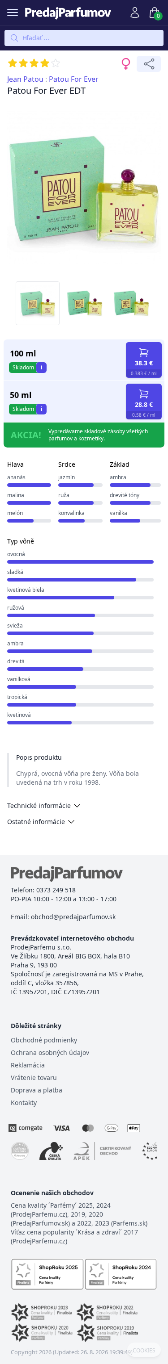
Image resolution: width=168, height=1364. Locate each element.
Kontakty (24, 1102)
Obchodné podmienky (44, 1040)
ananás (16, 477)
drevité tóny (124, 495)
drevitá (16, 661)
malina (15, 495)
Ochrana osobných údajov (50, 1052)
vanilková (18, 679)
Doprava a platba (36, 1090)
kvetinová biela (25, 590)
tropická (17, 697)
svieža (15, 625)
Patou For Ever (74, 79)
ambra (118, 477)
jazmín (66, 477)
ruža (63, 495)
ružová (15, 607)
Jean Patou (25, 79)
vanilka (118, 513)
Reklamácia (28, 1065)
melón (15, 513)
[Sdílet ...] (148, 64)
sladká (15, 572)
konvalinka (71, 513)
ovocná (16, 554)
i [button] (42, 367)
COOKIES (144, 1350)
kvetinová (19, 715)
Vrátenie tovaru (34, 1077)
